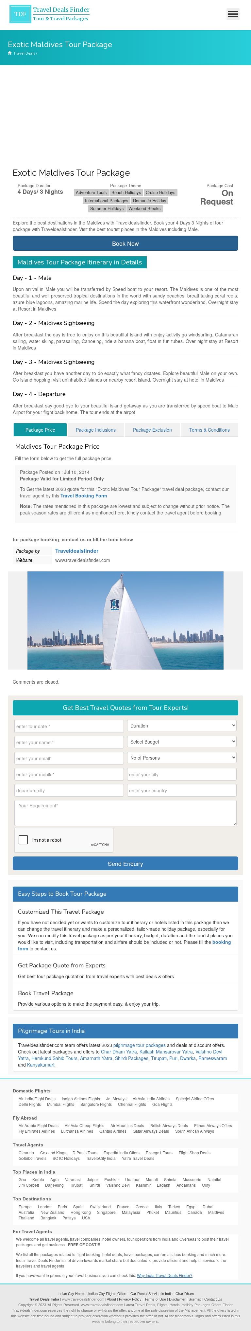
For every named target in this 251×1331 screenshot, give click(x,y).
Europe (25, 1206)
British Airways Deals (169, 1125)
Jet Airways (116, 1098)
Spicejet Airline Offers (195, 1098)
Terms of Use (155, 1299)
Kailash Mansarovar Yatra (166, 1051)
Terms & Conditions (209, 429)
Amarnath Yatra (96, 1058)
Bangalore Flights (96, 1104)
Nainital (214, 1179)
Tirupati (159, 1058)
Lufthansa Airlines (77, 1131)
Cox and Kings (53, 1152)
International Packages (106, 200)
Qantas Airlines (112, 1131)
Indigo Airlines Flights (81, 1098)
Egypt (191, 1206)
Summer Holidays (107, 208)
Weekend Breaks (144, 208)
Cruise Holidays (161, 192)
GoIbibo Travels (32, 1158)
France (123, 1206)
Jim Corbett (29, 1185)
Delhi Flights (30, 1104)
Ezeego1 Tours (159, 1152)
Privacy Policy (130, 1299)
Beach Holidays (126, 192)
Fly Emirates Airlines (37, 1131)
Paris (62, 1206)
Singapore (106, 1212)
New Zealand (52, 1212)
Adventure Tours (91, 192)
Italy (158, 1206)
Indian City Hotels (71, 1294)
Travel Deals (24, 53)
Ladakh (163, 1185)
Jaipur (92, 1179)
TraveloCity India (101, 1158)
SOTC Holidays (66, 1158)
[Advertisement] (125, 114)
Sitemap (195, 1299)
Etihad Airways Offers (213, 1125)
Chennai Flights (132, 1104)
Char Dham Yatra (119, 1051)
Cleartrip (26, 1152)
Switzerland (100, 1206)
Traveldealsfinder (76, 550)
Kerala (38, 1179)
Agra (54, 1179)
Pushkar (111, 1179)
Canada (195, 1212)
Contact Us (213, 1299)
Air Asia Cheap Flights (84, 1125)
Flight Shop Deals (194, 1152)
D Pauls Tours (85, 1152)
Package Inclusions (96, 429)
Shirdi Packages (131, 1058)
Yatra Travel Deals (138, 1158)
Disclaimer (177, 1299)
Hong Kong (81, 1212)
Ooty (206, 1185)
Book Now (125, 243)
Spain (78, 1206)
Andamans (186, 1185)
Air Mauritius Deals (127, 1125)
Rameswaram (212, 1058)
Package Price (40, 429)
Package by (28, 551)
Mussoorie (192, 1179)
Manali (152, 1179)
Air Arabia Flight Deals (39, 1125)
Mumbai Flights (60, 1104)
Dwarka (188, 1058)
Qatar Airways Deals (151, 1131)
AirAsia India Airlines (151, 1098)
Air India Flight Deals (37, 1098)
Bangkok (48, 1217)
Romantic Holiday (149, 200)
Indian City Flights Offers (107, 1294)
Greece (142, 1206)
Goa (22, 1179)
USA (86, 1217)
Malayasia (131, 1212)
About (111, 1299)
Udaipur (132, 1179)
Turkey (174, 1206)
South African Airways (194, 1131)
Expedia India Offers (122, 1152)
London (45, 1206)
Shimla (170, 1179)
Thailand (26, 1217)
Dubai (208, 1206)
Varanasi (73, 1179)
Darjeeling (54, 1185)
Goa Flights (162, 1104)
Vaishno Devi (118, 1185)
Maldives (216, 1212)
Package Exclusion (152, 429)
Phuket (152, 1212)
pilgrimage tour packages (139, 1045)
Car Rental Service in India (151, 1294)
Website (24, 560)
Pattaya (69, 1217)
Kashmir (143, 1185)
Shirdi (95, 1185)
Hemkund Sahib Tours (54, 1058)
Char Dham (185, 1294)
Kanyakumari (40, 1064)
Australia (26, 1212)
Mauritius (173, 1212)
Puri (173, 1058)
